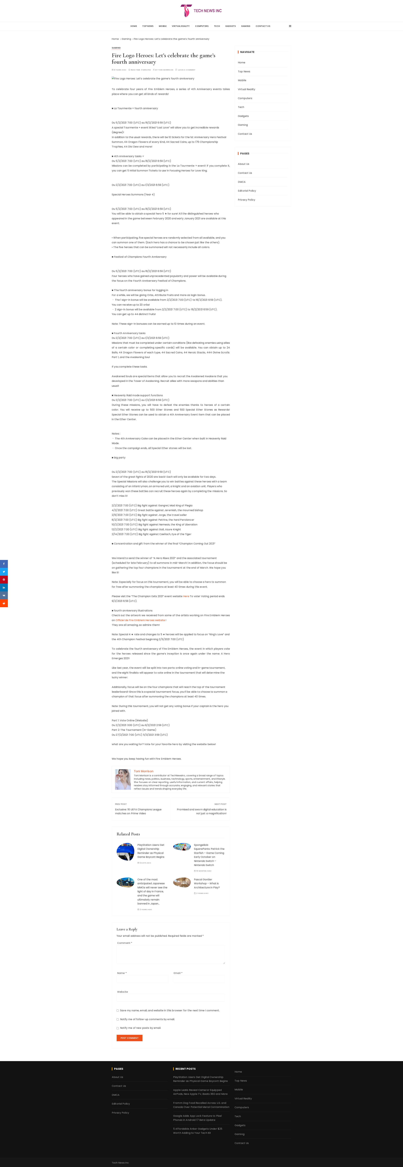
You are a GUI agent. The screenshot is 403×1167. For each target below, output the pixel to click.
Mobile (163, 26)
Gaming (245, 26)
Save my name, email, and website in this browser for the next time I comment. (170, 1010)
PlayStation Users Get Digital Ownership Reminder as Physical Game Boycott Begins (200, 1079)
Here (186, 596)
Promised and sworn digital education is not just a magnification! (202, 811)
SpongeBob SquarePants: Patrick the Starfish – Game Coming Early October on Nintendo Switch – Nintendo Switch (209, 855)
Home (134, 26)
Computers (202, 26)
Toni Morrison (165, 70)
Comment (124, 943)
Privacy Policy (246, 200)
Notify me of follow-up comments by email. (147, 1019)
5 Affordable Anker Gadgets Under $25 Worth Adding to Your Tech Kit (197, 1131)
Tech (217, 26)
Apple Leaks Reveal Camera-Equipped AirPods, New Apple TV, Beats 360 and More (200, 1092)
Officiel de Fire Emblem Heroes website (140, 620)
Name (122, 973)
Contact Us (263, 26)
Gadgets (230, 26)
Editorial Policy (247, 191)
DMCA (242, 182)
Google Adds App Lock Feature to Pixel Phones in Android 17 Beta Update (197, 1118)
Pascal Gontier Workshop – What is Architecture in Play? (207, 883)
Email (178, 973)
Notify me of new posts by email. (140, 1028)
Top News (147, 26)
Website (122, 992)
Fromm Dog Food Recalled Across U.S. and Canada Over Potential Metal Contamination (201, 1105)
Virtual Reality (181, 26)
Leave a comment (186, 70)
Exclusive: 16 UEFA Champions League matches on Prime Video (138, 811)
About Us (243, 164)
